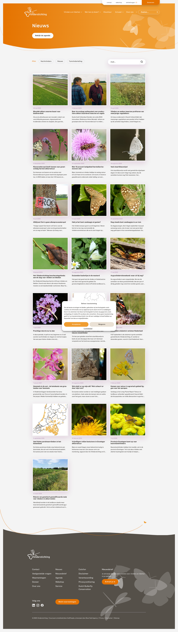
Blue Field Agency (92, 618)
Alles (34, 61)
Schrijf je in (110, 582)
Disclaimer (108, 618)
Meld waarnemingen (67, 602)
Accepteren (76, 324)
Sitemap (116, 618)
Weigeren (101, 324)
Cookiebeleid (88, 328)
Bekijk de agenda (42, 35)
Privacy (101, 618)
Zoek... (113, 62)
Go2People (70, 618)
